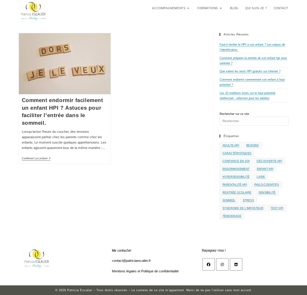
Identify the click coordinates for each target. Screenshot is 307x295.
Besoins (252, 145)
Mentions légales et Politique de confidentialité (145, 271)
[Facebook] (208, 264)
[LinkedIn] (236, 264)
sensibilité (267, 192)
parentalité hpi (234, 184)
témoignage (231, 216)
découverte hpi (269, 161)
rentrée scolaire (236, 192)
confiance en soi (235, 161)
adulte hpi (230, 145)
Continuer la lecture (36, 159)
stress (248, 200)
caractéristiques (236, 153)
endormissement (236, 168)
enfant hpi (265, 168)
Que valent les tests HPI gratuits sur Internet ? (250, 71)
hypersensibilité (235, 176)
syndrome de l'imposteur (242, 208)
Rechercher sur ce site (234, 114)
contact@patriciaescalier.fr (131, 260)
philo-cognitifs (266, 184)
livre (261, 176)
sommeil (229, 200)
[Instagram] (222, 264)
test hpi (277, 208)
